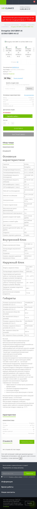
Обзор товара (8, 143)
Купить (29, 89)
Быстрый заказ (18, 134)
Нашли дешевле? (18, 78)
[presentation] (4, 49)
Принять (29, 503)
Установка (7, 112)
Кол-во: (5, 120)
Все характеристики (29, 95)
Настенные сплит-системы (11, 25)
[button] (15, 2)
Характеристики (8, 147)
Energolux (23, 25)
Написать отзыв (27, 442)
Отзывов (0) (7, 151)
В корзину (18, 128)
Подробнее (6, 506)
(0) (17, 62)
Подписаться (29, 473)
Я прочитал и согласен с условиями (19, 477)
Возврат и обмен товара (15, 477)
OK (20, 458)
